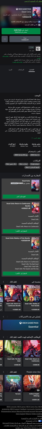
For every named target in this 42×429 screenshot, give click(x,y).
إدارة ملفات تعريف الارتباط (27, 425)
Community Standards (34, 409)
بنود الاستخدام (14, 425)
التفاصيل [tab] (31, 70)
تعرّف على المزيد (17, 62)
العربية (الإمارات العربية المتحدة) (31, 418)
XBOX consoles (12, 407)
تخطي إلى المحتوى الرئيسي (33, 1)
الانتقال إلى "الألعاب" (21, 231)
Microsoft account (29, 411)
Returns (28, 414)
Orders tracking (36, 414)
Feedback (23, 409)
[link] (31, 298)
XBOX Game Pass (32, 407)
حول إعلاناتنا (19, 428)
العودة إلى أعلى (21, 196)
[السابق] (7, 281)
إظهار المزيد (37, 138)
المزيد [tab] (10, 70)
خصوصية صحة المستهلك (34, 423)
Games (39, 416)
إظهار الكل (13, 282)
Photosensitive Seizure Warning (12, 411)
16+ (32, 47)
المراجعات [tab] (21, 70)
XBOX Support (15, 409)
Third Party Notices (30, 428)
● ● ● (5, 38)
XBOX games (21, 407)
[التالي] (3, 281)
